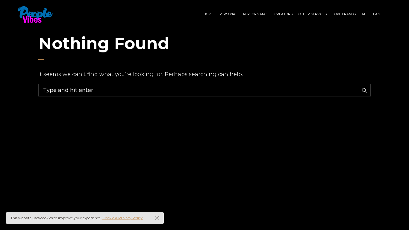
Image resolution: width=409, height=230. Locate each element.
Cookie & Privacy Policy (122, 218)
